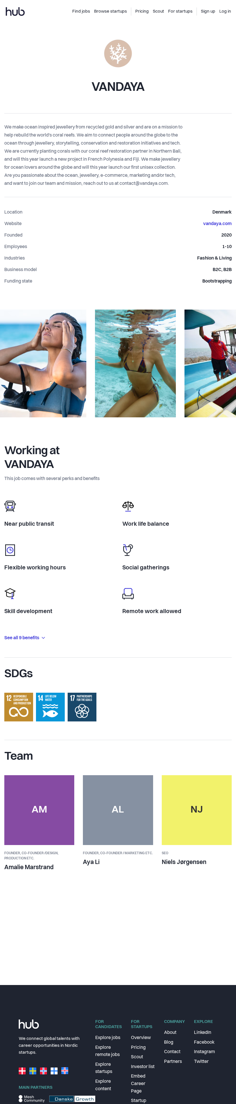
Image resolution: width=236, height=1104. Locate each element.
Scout (137, 1057)
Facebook (204, 1042)
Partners (173, 1061)
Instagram (204, 1052)
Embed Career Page (138, 1083)
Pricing (138, 1047)
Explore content (103, 1085)
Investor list (143, 1067)
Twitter (201, 1061)
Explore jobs (107, 1038)
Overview (141, 1038)
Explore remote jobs (107, 1051)
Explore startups (103, 1068)
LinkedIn (202, 1032)
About (170, 1032)
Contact (172, 1052)
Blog (168, 1042)
